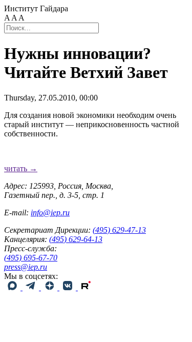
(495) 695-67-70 (30, 257)
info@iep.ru (50, 212)
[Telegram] (32, 287)
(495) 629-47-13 (119, 230)
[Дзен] (50, 287)
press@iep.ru (25, 267)
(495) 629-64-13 (75, 239)
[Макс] (13, 287)
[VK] (68, 287)
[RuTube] (86, 287)
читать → (20, 168)
